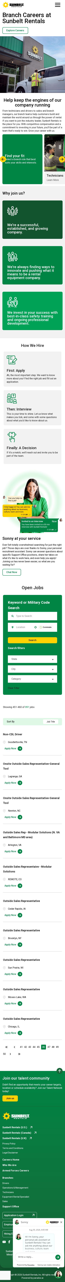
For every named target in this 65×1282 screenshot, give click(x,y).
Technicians (8, 1192)
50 (4, 1054)
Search (32, 640)
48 (53, 1047)
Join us (10, 1098)
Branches (7, 1177)
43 (29, 1047)
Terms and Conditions (12, 1148)
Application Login (19, 1215)
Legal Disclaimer (10, 1152)
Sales (5, 1201)
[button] (32, 659)
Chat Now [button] (11, 572)
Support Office (10, 1206)
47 (48, 1047)
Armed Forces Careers (15, 1170)
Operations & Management (15, 1188)
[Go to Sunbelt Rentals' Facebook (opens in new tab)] (9, 1242)
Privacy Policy (8, 1143)
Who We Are (9, 1165)
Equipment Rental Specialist (15, 1197)
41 (21, 1047)
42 (25, 1047)
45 (38, 1047)
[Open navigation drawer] (58, 4)
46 (43, 1047)
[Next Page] (10, 1054)
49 (57, 1047)
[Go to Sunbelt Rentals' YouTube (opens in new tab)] (4, 1242)
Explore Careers (15, 30)
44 (34, 1047)
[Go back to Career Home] (13, 5)
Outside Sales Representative (21, 901)
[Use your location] (35, 627)
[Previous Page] (15, 1047)
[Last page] (19, 1054)
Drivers (5, 1183)
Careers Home (10, 1159)
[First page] (6, 1047)
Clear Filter (13, 688)
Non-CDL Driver (12, 734)
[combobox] (23, 627)
